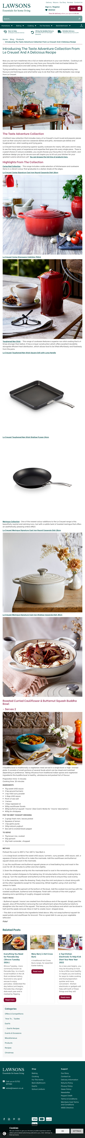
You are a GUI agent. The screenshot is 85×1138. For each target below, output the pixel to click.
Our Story (65, 1073)
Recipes (8, 1047)
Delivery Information (69, 1079)
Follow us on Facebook (4, 1119)
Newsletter (65, 1092)
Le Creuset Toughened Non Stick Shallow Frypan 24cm (26, 437)
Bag (79, 8)
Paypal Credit (66, 1095)
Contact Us (65, 1076)
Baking (35, 1073)
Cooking (35, 1076)
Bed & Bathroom (38, 1083)
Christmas (9, 1052)
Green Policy (66, 1089)
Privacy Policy (67, 1086)
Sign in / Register (52, 7)
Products (8, 1042)
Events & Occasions (13, 1033)
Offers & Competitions (14, 1013)
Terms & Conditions (69, 1098)
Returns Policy (67, 1083)
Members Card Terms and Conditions (70, 1103)
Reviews (70, 2)
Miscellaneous (11, 1038)
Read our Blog (9, 1119)
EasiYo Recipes (13, 1028)
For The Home (37, 1079)
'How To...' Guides (12, 1018)
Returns (55, 2)
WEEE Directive (67, 1107)
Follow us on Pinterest (14, 1119)
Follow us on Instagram (19, 1119)
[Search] (79, 18)
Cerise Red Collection (12, 166)
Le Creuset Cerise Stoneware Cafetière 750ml (22, 257)
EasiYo (7, 1023)
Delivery (49, 2)
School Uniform (38, 1089)
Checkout (73, 8)
